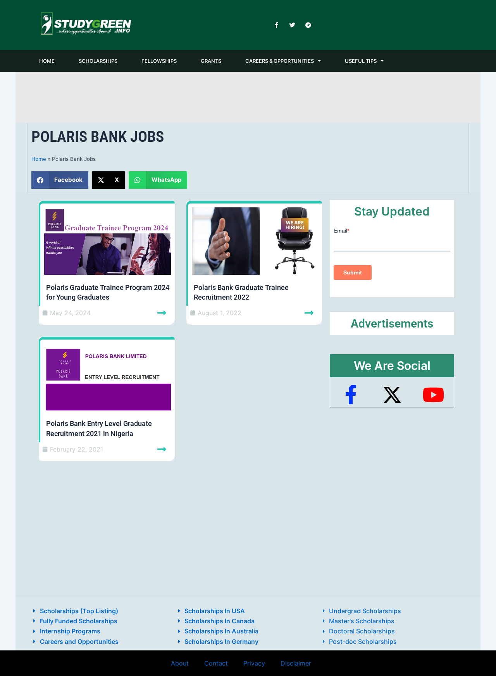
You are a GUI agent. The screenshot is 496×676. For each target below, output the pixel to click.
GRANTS (211, 61)
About (180, 663)
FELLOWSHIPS (159, 61)
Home (38, 159)
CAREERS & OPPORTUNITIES (279, 61)
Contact (216, 663)
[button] (59, 180)
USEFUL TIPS (361, 61)
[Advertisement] (248, 96)
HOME (47, 61)
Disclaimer (296, 663)
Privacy (254, 663)
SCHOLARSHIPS (98, 61)
